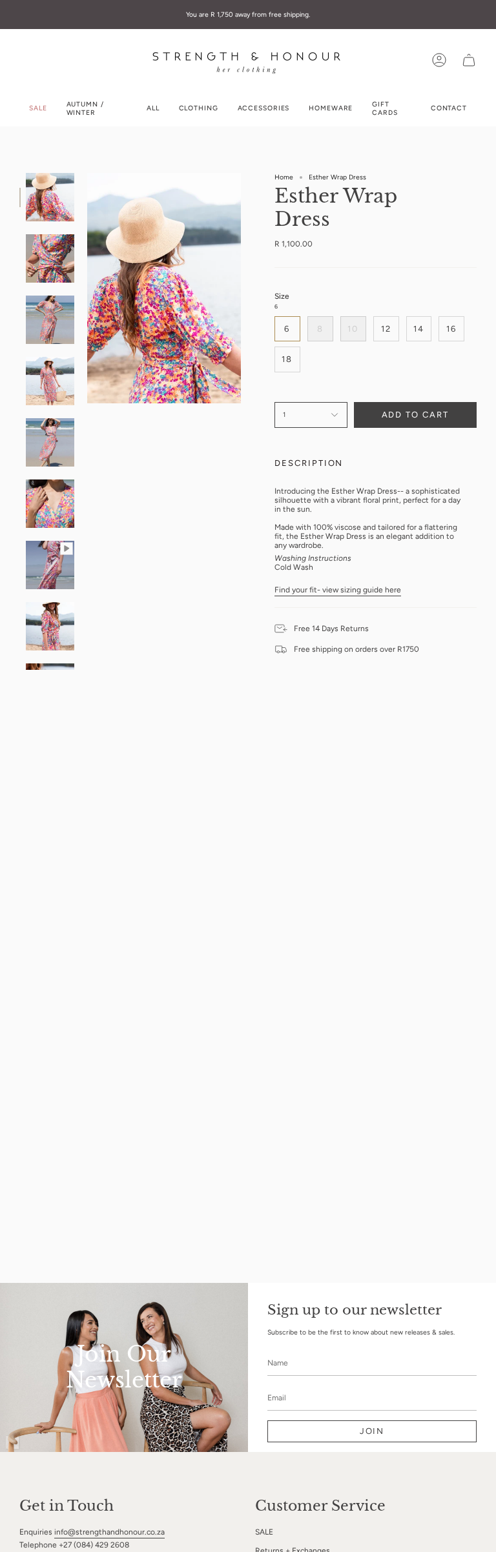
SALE (264, 1532)
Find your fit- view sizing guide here (337, 589)
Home (283, 177)
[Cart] (469, 60)
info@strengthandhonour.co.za (109, 1532)
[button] (198, 108)
